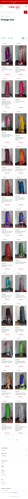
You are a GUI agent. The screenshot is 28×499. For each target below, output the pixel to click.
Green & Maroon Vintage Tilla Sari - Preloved (20, 262)
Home (2, 16)
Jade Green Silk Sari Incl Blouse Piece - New (7, 296)
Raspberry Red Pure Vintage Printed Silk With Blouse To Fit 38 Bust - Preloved (6, 103)
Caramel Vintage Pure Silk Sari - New (6, 393)
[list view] (25, 38)
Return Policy (3, 473)
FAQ (2, 481)
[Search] (25, 12)
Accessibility (3, 484)
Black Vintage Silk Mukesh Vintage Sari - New (20, 331)
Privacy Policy (15, 492)
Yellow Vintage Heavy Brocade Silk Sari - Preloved (20, 139)
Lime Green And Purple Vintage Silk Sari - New (20, 393)
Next (17, 439)
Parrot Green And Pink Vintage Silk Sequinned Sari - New (7, 428)
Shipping (2, 472)
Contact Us (3, 463)
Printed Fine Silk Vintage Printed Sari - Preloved (7, 362)
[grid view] (23, 38)
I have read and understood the (10, 492)
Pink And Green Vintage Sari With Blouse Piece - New (7, 201)
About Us (2, 462)
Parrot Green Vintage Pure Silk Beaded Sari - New (20, 362)
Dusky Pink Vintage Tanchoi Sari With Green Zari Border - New (7, 135)
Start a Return (3, 475)
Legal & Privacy (3, 482)
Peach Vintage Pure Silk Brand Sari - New (20, 170)
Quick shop (7, 74)
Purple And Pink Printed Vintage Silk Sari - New (7, 232)
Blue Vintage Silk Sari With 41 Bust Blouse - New (20, 199)
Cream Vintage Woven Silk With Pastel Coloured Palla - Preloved (20, 428)
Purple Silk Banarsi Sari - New (7, 70)
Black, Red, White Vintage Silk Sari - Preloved (6, 331)
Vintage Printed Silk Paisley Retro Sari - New (20, 296)
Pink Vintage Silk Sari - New (20, 102)
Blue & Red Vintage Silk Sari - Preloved (20, 232)
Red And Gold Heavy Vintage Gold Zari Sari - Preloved (20, 71)
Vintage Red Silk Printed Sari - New (7, 266)
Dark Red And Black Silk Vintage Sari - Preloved (7, 170)
